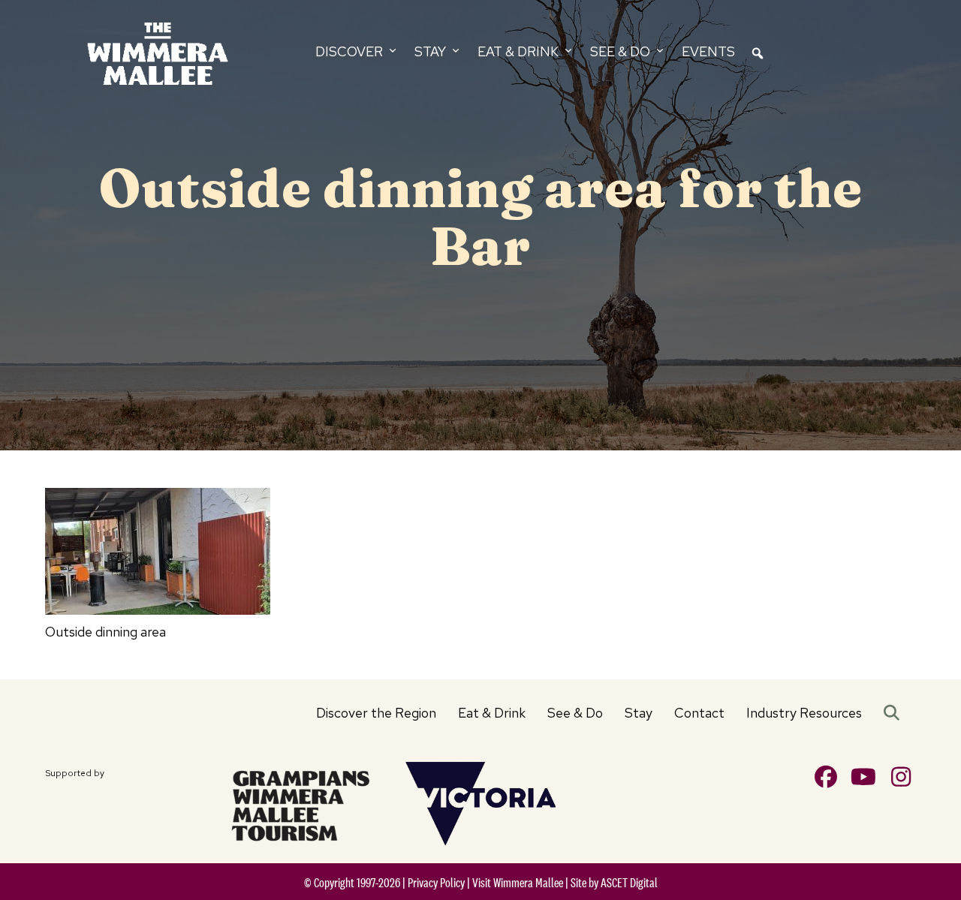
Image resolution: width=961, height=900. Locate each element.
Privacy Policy (436, 882)
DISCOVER (350, 51)
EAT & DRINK (519, 51)
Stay (638, 712)
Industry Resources (804, 712)
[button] (894, 713)
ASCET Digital (629, 882)
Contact (699, 712)
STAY (431, 51)
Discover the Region (376, 712)
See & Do (575, 712)
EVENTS (708, 51)
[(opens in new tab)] (300, 802)
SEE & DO (621, 51)
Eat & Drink (492, 712)
